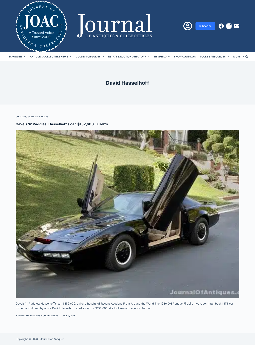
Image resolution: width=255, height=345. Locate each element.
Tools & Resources (213, 56)
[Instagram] (229, 26)
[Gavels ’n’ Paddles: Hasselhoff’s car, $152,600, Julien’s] (127, 214)
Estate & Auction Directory (127, 56)
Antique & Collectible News (49, 56)
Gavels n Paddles (38, 116)
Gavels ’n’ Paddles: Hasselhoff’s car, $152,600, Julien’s (62, 124)
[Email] (236, 26)
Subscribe (205, 26)
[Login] (187, 26)
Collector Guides (88, 56)
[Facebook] (221, 26)
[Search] (246, 56)
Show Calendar (185, 56)
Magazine (15, 56)
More (237, 56)
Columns (21, 116)
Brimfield (160, 56)
